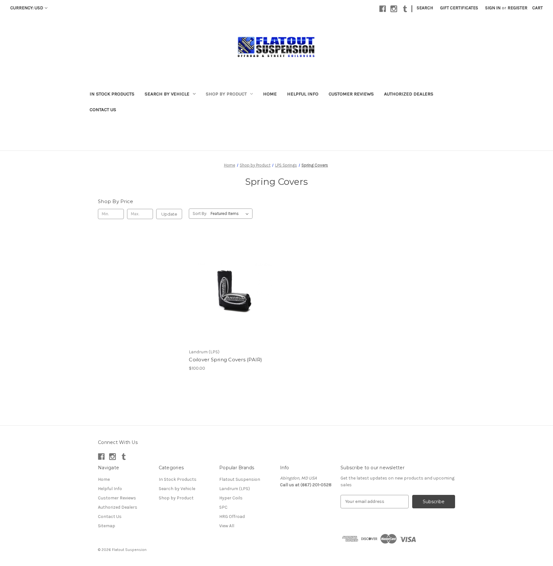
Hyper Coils (231, 498)
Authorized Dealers (408, 94)
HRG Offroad (232, 516)
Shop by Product (226, 94)
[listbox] (231, 213)
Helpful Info (302, 94)
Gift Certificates (459, 8)
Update (169, 214)
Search (425, 8)
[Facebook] (382, 8)
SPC (223, 507)
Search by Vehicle (167, 94)
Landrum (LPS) (234, 488)
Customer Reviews (351, 94)
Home (270, 94)
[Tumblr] (405, 8)
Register (517, 8)
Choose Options (231, 295)
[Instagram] (393, 8)
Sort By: (200, 213)
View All (226, 526)
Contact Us (103, 109)
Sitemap (106, 526)
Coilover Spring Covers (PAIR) (225, 360)
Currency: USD (26, 8)
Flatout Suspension (239, 479)
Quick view (225, 284)
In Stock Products (112, 94)
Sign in (493, 8)
